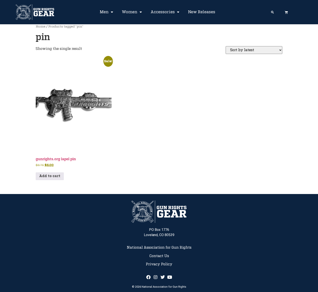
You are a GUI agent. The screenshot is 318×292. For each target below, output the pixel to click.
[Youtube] (170, 277)
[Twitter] (163, 277)
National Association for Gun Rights (159, 247)
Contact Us (159, 256)
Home (40, 26)
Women (129, 12)
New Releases (201, 12)
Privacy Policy (159, 264)
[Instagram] (156, 277)
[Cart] (286, 12)
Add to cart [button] (49, 176)
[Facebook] (148, 277)
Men (104, 12)
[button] (272, 12)
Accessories (163, 12)
